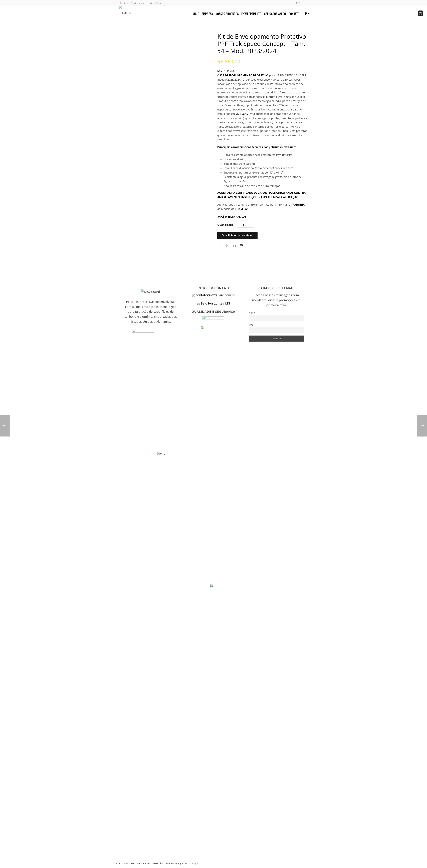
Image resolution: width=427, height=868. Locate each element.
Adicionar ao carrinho (239, 235)
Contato (294, 14)
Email (252, 324)
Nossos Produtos (227, 14)
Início (195, 14)
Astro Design (191, 863)
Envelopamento (251, 14)
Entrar (301, 3)
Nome (252, 312)
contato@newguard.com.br (215, 295)
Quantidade (225, 225)
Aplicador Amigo (275, 14)
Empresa (207, 14)
